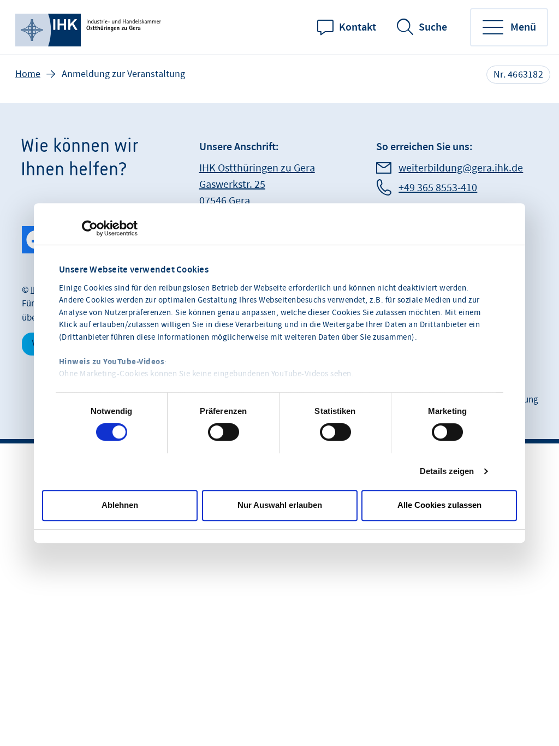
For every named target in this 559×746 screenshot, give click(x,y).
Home (27, 74)
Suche (433, 27)
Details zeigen (447, 471)
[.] (90, 27)
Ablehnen (120, 505)
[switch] (223, 432)
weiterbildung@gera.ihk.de (461, 168)
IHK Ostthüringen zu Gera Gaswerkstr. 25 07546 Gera (257, 184)
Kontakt (357, 27)
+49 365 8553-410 (438, 188)
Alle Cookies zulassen (439, 505)
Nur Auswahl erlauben (279, 505)
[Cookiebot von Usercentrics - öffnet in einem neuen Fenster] (90, 228)
